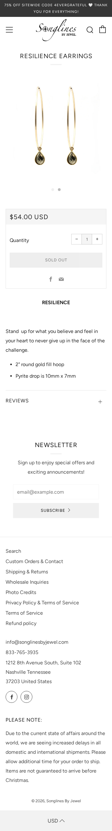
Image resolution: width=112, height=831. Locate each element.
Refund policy (21, 623)
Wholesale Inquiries (27, 582)
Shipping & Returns (27, 572)
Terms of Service (24, 613)
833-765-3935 (22, 652)
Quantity (19, 240)
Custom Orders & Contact (34, 561)
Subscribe (53, 510)
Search (13, 551)
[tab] (52, 189)
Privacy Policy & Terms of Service (42, 603)
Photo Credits (21, 592)
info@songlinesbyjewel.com (37, 642)
